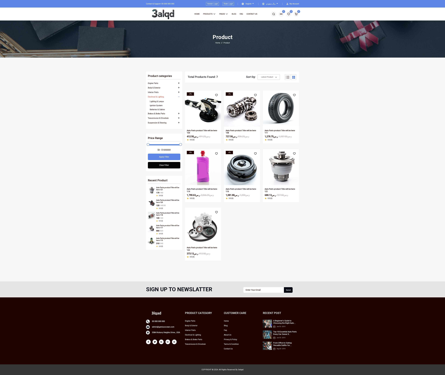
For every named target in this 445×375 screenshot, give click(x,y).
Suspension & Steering (157, 123)
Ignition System (156, 105)
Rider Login (228, 4)
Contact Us (251, 14)
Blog (234, 14)
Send (288, 290)
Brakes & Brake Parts (156, 113)
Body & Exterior (154, 88)
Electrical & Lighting (156, 97)
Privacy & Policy (230, 339)
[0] (281, 14)
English (249, 4)
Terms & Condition (231, 344)
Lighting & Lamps (157, 101)
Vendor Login (212, 4)
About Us (227, 335)
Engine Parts (153, 83)
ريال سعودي (271, 4)
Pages (222, 14)
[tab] (288, 77)
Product (226, 43)
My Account (294, 4)
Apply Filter (164, 157)
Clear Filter (164, 165)
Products (208, 14)
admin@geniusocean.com (162, 327)
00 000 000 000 (158, 321)
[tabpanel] (242, 173)
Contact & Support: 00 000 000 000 (160, 4)
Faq (241, 14)
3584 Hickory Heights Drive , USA (165, 332)
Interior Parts (153, 92)
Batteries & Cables (157, 109)
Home (197, 14)
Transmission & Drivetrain (158, 118)
